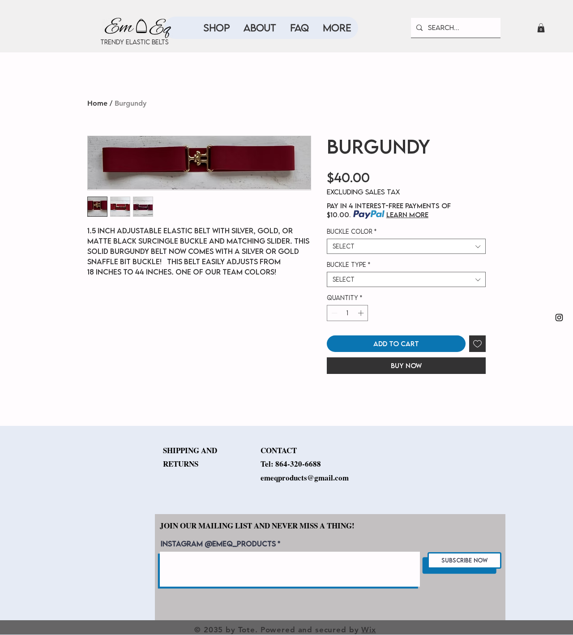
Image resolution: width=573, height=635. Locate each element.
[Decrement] (333, 313)
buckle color (351, 231)
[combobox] (406, 246)
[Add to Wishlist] (477, 343)
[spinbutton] (347, 313)
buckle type (348, 264)
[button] (541, 27)
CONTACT (279, 450)
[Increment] (361, 313)
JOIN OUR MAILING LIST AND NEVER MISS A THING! (257, 525)
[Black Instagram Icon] (559, 317)
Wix (368, 629)
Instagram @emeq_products (218, 544)
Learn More (407, 214)
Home (97, 103)
